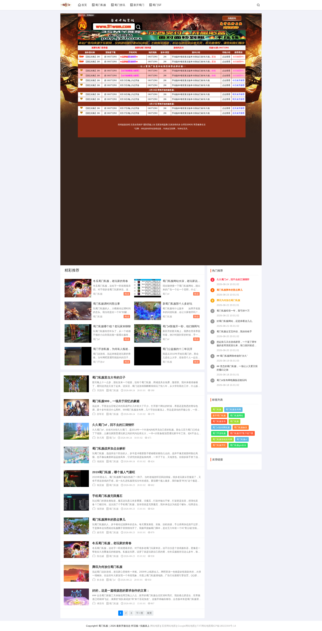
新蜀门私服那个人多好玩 (177, 303)
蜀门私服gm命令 (238, 445)
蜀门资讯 (119, 5)
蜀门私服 (100, 5)
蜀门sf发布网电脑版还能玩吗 (232, 380)
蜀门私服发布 (219, 421)
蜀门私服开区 (219, 445)
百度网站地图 (169, 625)
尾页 (149, 613)
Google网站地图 (186, 625)
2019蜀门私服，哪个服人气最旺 (113, 472)
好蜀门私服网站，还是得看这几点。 (235, 321)
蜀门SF (157, 5)
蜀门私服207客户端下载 (241, 433)
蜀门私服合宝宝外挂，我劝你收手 (234, 331)
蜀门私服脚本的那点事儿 (108, 519)
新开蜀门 (138, 5)
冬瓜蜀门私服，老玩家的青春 (110, 281)
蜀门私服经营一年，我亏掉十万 (233, 310)
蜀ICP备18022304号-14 (223, 625)
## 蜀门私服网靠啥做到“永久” (232, 355)
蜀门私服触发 (240, 427)
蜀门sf (166, 293)
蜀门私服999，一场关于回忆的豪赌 (116, 401)
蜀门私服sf (242, 439)
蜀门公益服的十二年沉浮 (177, 349)
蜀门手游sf (98, 361)
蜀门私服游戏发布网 (222, 439)
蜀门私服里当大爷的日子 (108, 377)
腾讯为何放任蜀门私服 (107, 567)
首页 (84, 5)
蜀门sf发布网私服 (221, 427)
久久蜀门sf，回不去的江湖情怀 (113, 424)
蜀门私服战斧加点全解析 (108, 448)
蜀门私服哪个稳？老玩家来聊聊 (112, 326)
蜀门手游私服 (219, 433)
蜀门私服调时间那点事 (106, 303)
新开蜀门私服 (219, 415)
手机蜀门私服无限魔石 (107, 496)
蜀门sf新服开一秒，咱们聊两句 (181, 326)
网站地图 (155, 625)
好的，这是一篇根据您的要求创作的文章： (121, 590)
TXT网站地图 (204, 625)
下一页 (139, 613)
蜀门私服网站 (236, 415)
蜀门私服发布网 (233, 409)
